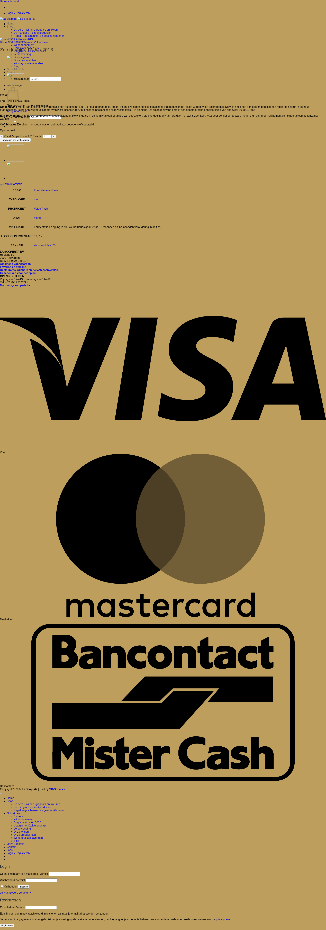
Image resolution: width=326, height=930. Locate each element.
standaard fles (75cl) (46, 245)
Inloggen (24, 886)
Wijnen (27, 42)
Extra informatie (12, 184)
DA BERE (15, 42)
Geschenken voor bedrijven (18, 273)
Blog (16, 840)
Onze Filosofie (15, 843)
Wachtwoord (12, 880)
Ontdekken (13, 813)
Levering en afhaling (13, 267)
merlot (37, 217)
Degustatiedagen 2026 (27, 822)
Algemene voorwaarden (15, 263)
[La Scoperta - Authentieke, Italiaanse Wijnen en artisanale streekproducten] (17, 18)
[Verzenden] (15, 121)
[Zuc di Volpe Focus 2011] (15, 178)
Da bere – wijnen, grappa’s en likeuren (37, 29)
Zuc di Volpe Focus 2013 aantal (23, 136)
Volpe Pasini (41, 42)
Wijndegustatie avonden (28, 63)
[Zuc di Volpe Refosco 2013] (15, 71)
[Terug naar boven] (1, 793)
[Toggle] (1, 184)
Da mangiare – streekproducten (32, 32)
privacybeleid (224, 919)
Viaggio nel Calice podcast (30, 825)
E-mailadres (12, 907)
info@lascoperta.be (15, 285)
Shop (10, 26)
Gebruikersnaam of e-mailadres (24, 873)
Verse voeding (22, 54)
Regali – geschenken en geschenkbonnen (39, 35)
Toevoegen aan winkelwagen (15, 140)
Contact (11, 847)
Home (10, 23)
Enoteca (19, 816)
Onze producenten (25, 60)
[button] (18, 13)
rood (36, 199)
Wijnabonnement (24, 45)
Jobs (10, 850)
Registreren (7, 925)
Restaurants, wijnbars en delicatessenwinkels (29, 270)
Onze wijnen (21, 831)
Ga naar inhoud (9, 1)
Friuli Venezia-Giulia (46, 190)
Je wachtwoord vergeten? (15, 892)
